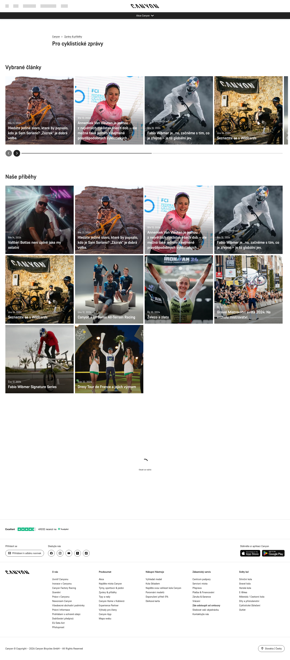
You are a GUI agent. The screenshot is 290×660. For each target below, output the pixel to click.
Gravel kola (245, 583)
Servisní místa (199, 583)
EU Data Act (58, 622)
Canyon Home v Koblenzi (112, 601)
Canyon (56, 36)
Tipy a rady (104, 596)
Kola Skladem (153, 583)
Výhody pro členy (108, 609)
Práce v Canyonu (60, 596)
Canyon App (105, 614)
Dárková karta (153, 601)
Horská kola (245, 588)
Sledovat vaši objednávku (205, 609)
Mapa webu (105, 618)
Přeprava (197, 588)
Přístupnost (58, 627)
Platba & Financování (203, 592)
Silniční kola (245, 579)
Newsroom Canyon (62, 601)
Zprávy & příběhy (73, 36)
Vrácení (196, 601)
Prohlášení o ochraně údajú (66, 614)
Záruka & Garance (201, 596)
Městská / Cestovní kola (251, 596)
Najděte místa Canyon (110, 583)
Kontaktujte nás (200, 614)
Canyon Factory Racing (64, 588)
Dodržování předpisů (63, 618)
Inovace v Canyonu (62, 583)
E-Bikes (243, 592)
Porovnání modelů (155, 592)
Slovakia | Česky (273, 648)
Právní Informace (61, 609)
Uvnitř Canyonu (60, 579)
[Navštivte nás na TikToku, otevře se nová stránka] (86, 553)
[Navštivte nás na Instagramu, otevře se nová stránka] (60, 553)
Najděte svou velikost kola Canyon (163, 588)
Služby (64, 6)
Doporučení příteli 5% (157, 596)
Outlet (242, 609)
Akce (101, 579)
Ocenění (56, 592)
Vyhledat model (154, 579)
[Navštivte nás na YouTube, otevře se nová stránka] (68, 553)
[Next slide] (16, 153)
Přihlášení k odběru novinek (26, 553)
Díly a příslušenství (249, 601)
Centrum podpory (201, 579)
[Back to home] (145, 6)
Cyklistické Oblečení (249, 605)
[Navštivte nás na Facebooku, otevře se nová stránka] (51, 553)
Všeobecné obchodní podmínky (68, 605)
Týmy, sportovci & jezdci (111, 588)
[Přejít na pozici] (217, 153)
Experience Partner (108, 605)
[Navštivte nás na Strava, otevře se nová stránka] (77, 553)
